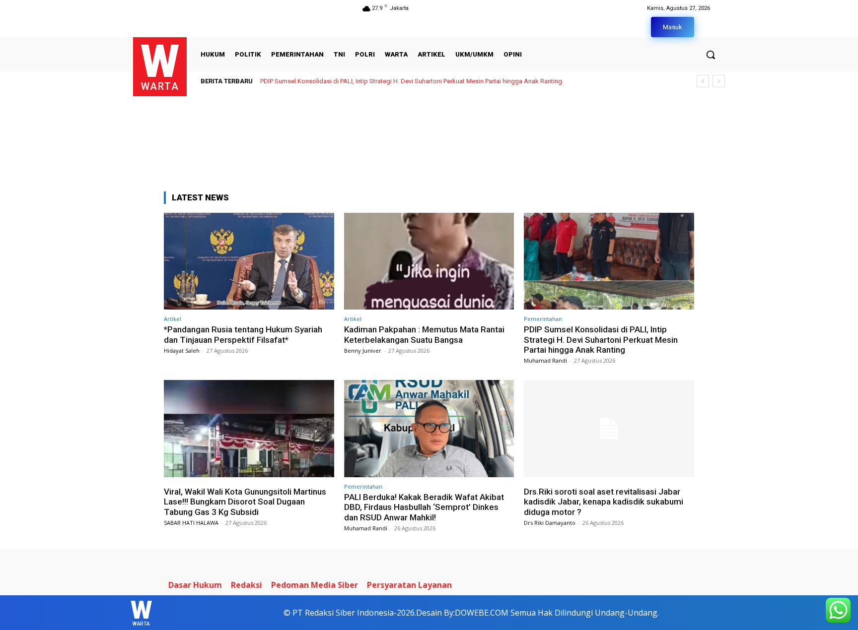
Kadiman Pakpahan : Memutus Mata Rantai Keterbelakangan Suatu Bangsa (424, 334)
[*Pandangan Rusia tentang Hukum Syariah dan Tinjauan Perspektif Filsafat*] (249, 261)
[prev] (703, 81)
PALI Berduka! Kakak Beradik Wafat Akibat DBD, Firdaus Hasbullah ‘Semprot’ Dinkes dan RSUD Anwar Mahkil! (424, 507)
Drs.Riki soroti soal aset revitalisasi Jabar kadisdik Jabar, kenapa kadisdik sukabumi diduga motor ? (603, 502)
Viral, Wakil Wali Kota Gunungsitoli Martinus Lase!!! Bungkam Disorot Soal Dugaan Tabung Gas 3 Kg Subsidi (245, 502)
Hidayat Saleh (182, 350)
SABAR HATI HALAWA (191, 522)
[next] (719, 81)
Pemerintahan (543, 318)
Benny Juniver (362, 350)
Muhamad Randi (545, 360)
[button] (710, 54)
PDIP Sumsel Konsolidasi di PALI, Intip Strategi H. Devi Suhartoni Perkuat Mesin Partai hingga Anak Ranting (411, 81)
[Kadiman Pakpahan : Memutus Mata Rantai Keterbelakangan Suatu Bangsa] (429, 261)
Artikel (172, 318)
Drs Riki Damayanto (549, 522)
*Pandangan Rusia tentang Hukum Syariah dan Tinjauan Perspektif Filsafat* (243, 334)
